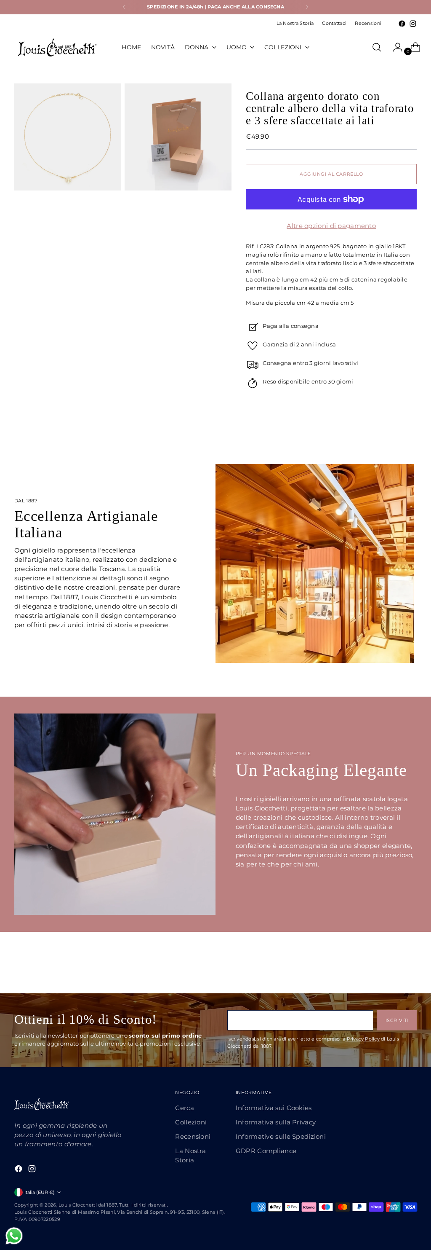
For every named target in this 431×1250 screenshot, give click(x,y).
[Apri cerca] (376, 47)
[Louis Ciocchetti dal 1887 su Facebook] (402, 23)
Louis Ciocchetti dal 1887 (88, 1205)
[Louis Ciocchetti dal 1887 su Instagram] (413, 23)
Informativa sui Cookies (274, 1108)
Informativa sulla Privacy (276, 1122)
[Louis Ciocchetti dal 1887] (56, 47)
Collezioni (191, 1122)
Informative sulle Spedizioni (281, 1136)
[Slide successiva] (409, 964)
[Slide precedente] (390, 965)
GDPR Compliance (266, 1151)
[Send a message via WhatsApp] (14, 1236)
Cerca (184, 1108)
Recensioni (192, 1136)
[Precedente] (124, 7)
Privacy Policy (362, 1039)
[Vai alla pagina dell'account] (394, 47)
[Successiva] (307, 7)
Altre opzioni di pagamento (331, 226)
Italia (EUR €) (39, 1192)
